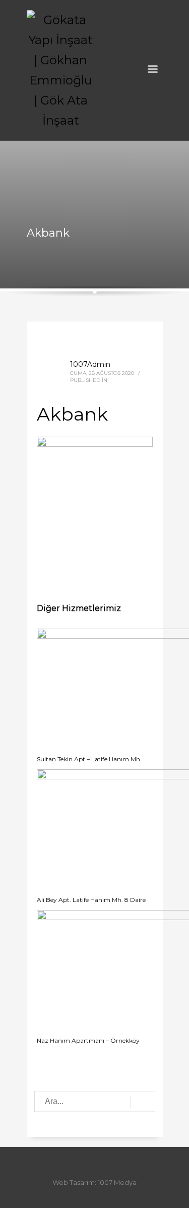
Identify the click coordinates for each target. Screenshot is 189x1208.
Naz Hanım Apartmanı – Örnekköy (88, 1040)
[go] (143, 1102)
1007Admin (90, 364)
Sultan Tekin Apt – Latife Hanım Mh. (89, 759)
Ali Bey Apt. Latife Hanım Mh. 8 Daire (91, 899)
